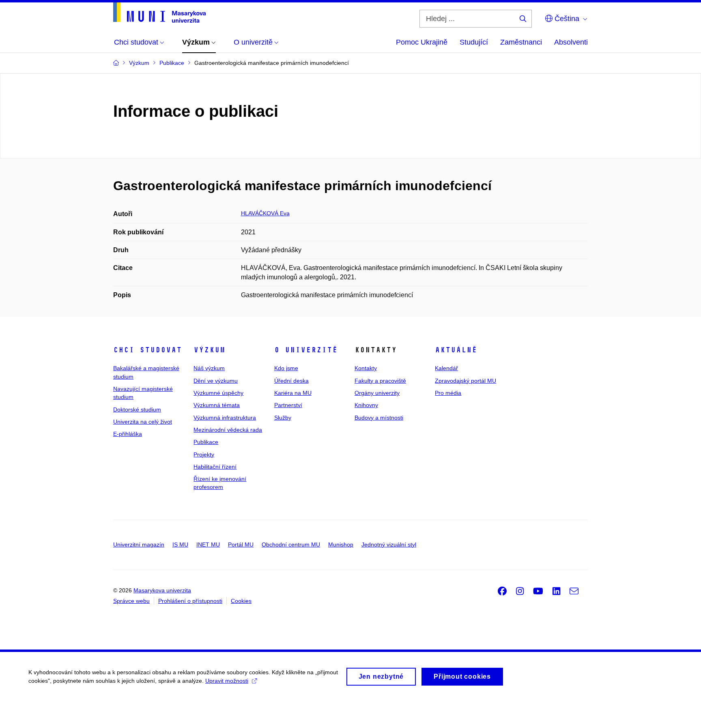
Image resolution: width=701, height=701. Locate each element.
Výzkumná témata (217, 405)
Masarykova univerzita (162, 590)
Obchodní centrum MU (291, 544)
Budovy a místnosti (379, 417)
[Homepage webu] (159, 12)
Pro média (448, 393)
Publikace (206, 442)
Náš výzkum (209, 368)
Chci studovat (147, 349)
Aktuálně (456, 349)
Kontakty (366, 368)
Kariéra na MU (293, 393)
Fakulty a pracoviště (380, 380)
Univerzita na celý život (142, 421)
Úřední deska (291, 380)
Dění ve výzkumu (216, 380)
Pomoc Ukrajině (421, 42)
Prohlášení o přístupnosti (190, 601)
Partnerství (288, 405)
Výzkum (209, 349)
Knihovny (366, 405)
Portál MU (241, 544)
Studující (474, 42)
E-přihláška (127, 434)
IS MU (180, 544)
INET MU (208, 544)
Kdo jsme (286, 368)
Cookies (241, 601)
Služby (282, 417)
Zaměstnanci (521, 42)
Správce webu (131, 601)
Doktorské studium (137, 409)
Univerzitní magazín (138, 544)
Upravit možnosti (226, 680)
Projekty (204, 454)
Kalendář (446, 368)
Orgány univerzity (377, 393)
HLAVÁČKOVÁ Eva (265, 213)
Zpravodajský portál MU (465, 380)
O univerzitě (306, 349)
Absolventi (571, 42)
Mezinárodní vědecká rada (228, 430)
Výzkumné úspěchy (218, 393)
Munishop (340, 544)
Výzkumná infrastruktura (225, 417)
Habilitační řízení (215, 466)
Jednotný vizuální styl (388, 544)
